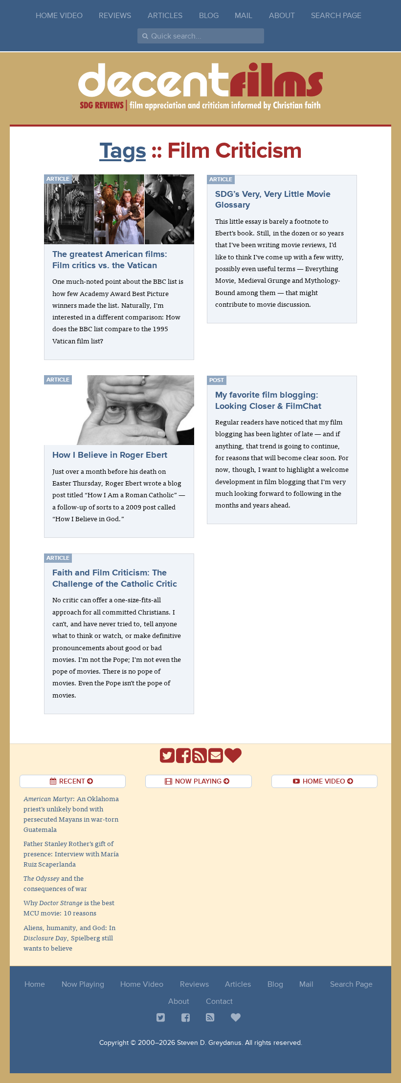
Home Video (59, 16)
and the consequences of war (55, 882)
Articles (165, 16)
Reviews (115, 16)
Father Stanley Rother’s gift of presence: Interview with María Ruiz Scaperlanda (71, 853)
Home (34, 984)
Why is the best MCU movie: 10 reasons (68, 907)
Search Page (336, 16)
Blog (209, 16)
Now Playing (83, 984)
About (282, 16)
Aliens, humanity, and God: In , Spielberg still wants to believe (69, 937)
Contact (219, 1001)
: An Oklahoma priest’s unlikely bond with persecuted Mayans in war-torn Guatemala (71, 813)
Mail (243, 16)
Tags (122, 151)
